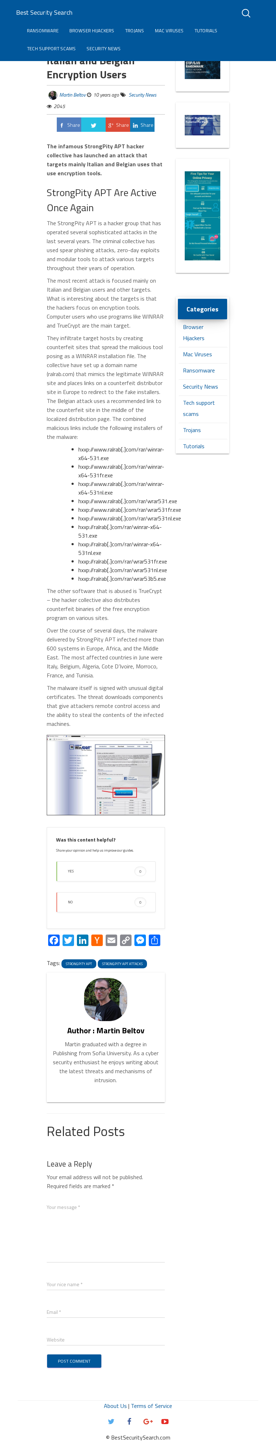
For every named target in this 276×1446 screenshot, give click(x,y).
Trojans (134, 30)
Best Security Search (44, 12)
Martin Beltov (72, 94)
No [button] (105, 902)
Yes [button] (105, 871)
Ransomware (43, 30)
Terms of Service (151, 1405)
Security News (104, 48)
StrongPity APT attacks (122, 964)
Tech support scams (51, 48)
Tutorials (205, 30)
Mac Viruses (169, 30)
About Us (115, 1405)
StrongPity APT (79, 964)
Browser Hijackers (91, 30)
